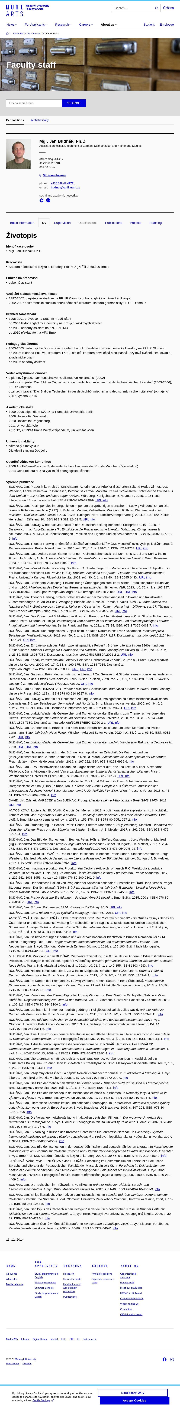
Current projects (72, 1279)
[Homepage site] (27, 10)
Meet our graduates (131, 1287)
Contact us (126, 1309)
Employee (167, 24)
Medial (54, 1339)
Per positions (15, 120)
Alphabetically (40, 120)
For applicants (46, 1264)
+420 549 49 (62, 183)
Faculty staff (127, 1282)
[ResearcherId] (42, 200)
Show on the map (54, 175)
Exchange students (45, 1282)
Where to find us (129, 1303)
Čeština (168, 8)
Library (25, 1339)
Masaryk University (25, 1359)
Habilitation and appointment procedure (72, 1288)
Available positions (102, 1273)
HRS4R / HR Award (131, 1293)
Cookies (26, 1363)
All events (11, 1273)
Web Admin (12, 1363)
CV (44, 223)
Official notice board (131, 1314)
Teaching (155, 223)
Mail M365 (12, 1339)
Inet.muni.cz (89, 1339)
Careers (100, 1266)
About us (129, 1266)
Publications (113, 223)
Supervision (62, 223)
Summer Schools (44, 1287)
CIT (71, 1339)
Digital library (40, 1339)
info (105, 500)
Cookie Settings (41, 1400)
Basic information (22, 223)
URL (98, 500)
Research (72, 1266)
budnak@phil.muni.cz (65, 187)
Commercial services (131, 1298)
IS (78, 1339)
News (10, 1266)
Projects (135, 223)
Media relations (14, 1284)
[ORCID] (49, 200)
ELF (63, 1339)
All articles (11, 1279)
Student (149, 24)
